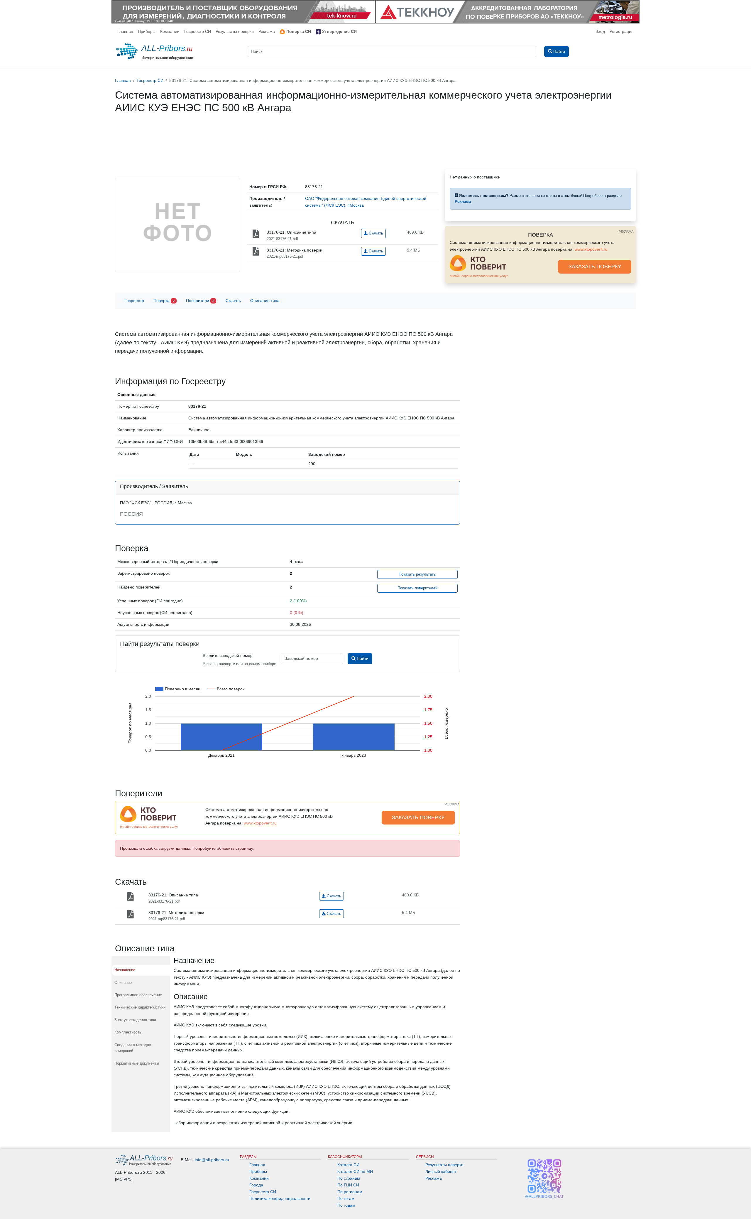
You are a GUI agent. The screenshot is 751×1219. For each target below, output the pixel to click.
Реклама (266, 31)
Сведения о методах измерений (132, 1048)
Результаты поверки (235, 31)
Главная (125, 31)
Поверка (164, 300)
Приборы (146, 31)
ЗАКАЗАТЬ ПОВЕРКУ (595, 266)
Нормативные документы (136, 1063)
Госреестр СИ (197, 31)
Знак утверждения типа (135, 1020)
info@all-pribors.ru (212, 1159)
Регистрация (622, 31)
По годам (346, 1205)
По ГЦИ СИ (348, 1185)
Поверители (200, 300)
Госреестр (134, 300)
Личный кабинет (440, 1171)
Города (256, 1185)
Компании (170, 31)
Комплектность (127, 1032)
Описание (123, 982)
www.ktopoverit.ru (591, 249)
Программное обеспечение (138, 995)
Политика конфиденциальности (279, 1198)
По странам (348, 1178)
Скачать (375, 233)
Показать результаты (417, 574)
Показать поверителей (417, 588)
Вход (600, 31)
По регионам (349, 1191)
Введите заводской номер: (228, 655)
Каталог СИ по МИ (355, 1171)
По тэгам (345, 1198)
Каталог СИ (348, 1164)
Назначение (124, 970)
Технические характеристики (139, 1007)
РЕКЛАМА (626, 231)
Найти (362, 658)
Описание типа (265, 300)
